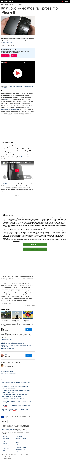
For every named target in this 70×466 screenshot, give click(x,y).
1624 (46, 219)
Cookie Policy (16, 241)
